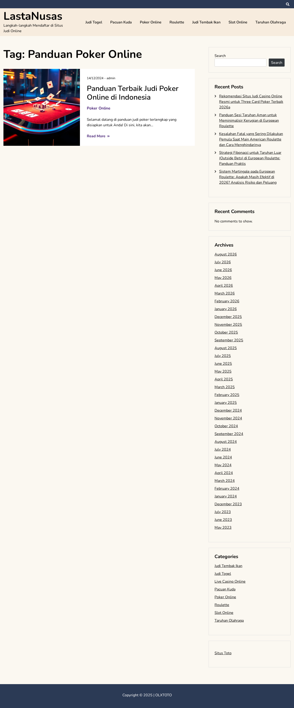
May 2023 (223, 527)
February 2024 (227, 488)
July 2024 (223, 449)
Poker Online (150, 22)
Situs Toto (223, 653)
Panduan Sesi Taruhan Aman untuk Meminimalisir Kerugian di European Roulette (249, 120)
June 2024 (223, 457)
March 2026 (225, 293)
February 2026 (227, 301)
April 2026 (224, 285)
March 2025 (225, 387)
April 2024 (224, 472)
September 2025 (229, 340)
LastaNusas (32, 16)
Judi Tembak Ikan (206, 22)
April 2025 (224, 379)
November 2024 (228, 418)
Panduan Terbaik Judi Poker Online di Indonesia (132, 93)
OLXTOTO (163, 695)
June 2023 (223, 519)
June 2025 (223, 363)
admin (111, 78)
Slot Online (238, 22)
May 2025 (223, 371)
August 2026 (226, 254)
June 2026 (223, 270)
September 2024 (229, 433)
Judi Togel (93, 22)
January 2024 (226, 496)
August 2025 (226, 348)
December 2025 (228, 316)
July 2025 (223, 355)
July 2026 (223, 262)
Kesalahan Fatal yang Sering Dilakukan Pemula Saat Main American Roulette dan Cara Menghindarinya (251, 139)
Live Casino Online (230, 581)
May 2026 (223, 277)
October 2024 (226, 426)
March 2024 (225, 480)
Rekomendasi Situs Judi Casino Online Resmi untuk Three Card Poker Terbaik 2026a (251, 102)
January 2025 (226, 402)
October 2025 (226, 332)
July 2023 (223, 511)
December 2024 (228, 410)
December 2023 (228, 504)
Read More (96, 136)
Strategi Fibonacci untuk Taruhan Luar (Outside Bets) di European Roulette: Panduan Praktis (250, 158)
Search (220, 55)
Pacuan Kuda (121, 22)
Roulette (177, 22)
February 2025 (227, 394)
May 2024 (223, 465)
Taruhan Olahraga (270, 22)
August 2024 (226, 441)
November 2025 (228, 324)
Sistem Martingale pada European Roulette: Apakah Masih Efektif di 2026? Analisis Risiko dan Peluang (248, 177)
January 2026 (226, 309)
